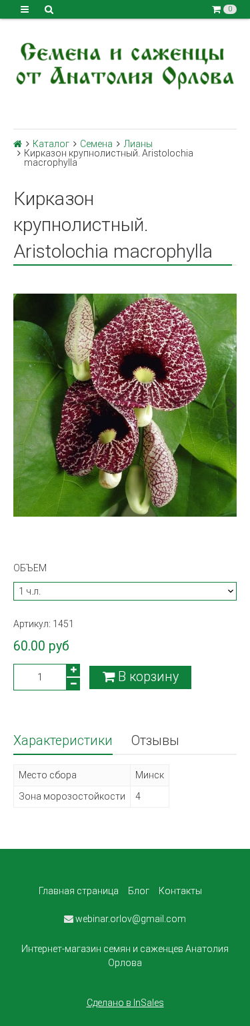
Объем (30, 568)
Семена (96, 143)
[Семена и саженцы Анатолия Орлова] (125, 64)
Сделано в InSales (125, 1002)
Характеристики (63, 740)
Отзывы (155, 740)
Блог (138, 891)
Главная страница (79, 891)
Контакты (180, 891)
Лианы (138, 143)
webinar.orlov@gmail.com (129, 918)
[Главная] (17, 143)
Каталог (51, 143)
